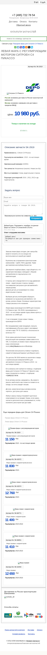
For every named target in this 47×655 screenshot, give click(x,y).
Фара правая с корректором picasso (19, 463)
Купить (23, 131)
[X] (29, 47)
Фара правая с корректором (16, 543)
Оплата (23, 22)
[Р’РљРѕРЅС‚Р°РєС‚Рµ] (23, 47)
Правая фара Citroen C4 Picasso (16, 418)
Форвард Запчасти (33, 641)
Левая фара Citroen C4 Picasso (16, 422)
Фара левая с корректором (15, 516)
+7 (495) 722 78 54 (23, 15)
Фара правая (11, 570)
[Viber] (21, 47)
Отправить (36, 218)
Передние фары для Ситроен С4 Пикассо (28, 44)
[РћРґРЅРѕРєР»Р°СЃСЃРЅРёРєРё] (26, 47)
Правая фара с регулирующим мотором (20, 436)
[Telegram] (18, 47)
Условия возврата (18, 634)
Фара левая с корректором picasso (18, 490)
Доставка (13, 22)
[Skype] (32, 47)
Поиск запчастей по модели (15, 630)
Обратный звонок (23, 25)
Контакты (33, 22)
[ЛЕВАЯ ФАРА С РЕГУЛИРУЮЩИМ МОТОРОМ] (23, 74)
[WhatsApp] (15, 47)
